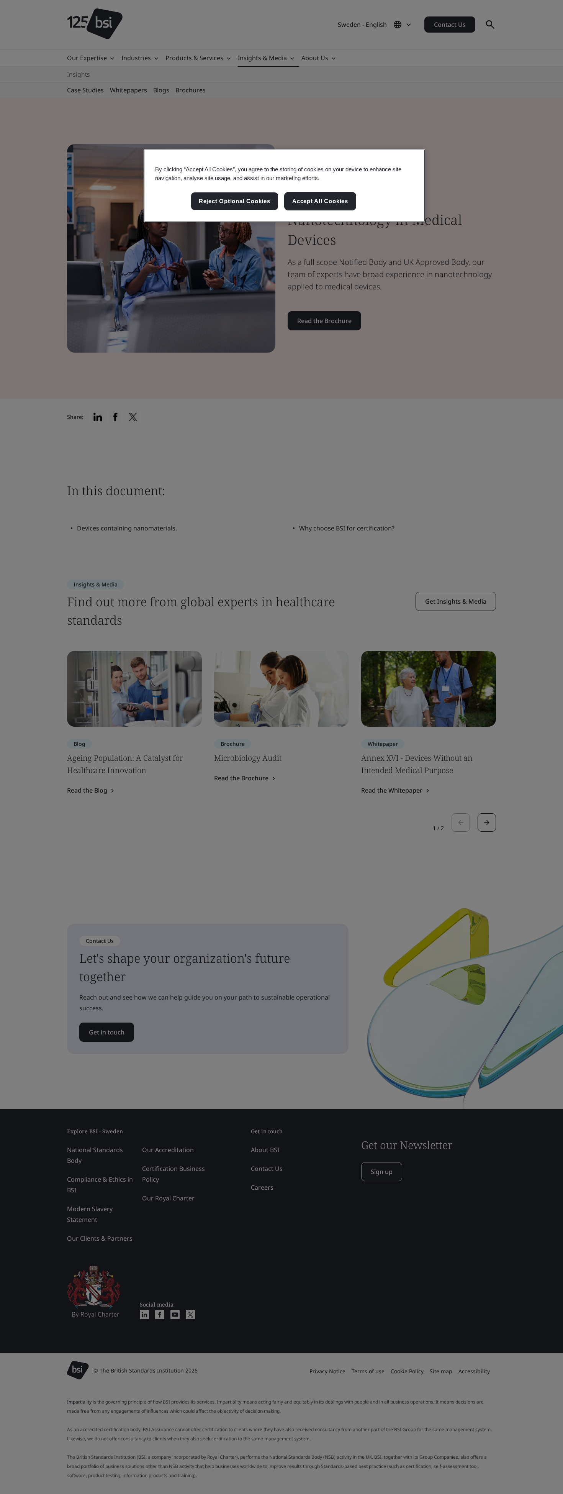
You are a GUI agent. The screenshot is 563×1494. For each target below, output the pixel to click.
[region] (284, 185)
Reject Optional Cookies (234, 201)
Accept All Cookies (320, 201)
